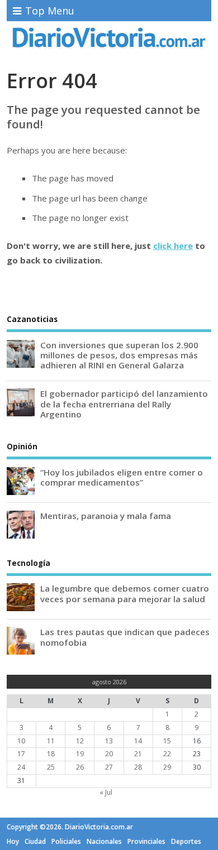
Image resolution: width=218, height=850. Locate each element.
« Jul (105, 792)
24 (21, 767)
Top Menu (49, 10)
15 (167, 741)
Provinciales (146, 841)
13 (109, 741)
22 (167, 753)
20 (109, 753)
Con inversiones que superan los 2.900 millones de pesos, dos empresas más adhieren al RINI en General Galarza (119, 355)
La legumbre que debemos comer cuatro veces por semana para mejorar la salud (124, 593)
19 (80, 753)
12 (80, 741)
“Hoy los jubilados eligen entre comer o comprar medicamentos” (121, 477)
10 (21, 741)
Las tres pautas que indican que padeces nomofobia (125, 636)
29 (167, 767)
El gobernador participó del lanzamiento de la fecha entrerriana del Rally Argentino (124, 403)
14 (138, 741)
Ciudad (35, 841)
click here (173, 245)
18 (51, 753)
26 (80, 767)
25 (51, 767)
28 (138, 767)
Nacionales (104, 841)
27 (109, 767)
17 (21, 753)
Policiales (66, 841)
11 (51, 741)
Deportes (186, 841)
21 (138, 753)
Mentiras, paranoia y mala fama (105, 515)
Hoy (13, 841)
